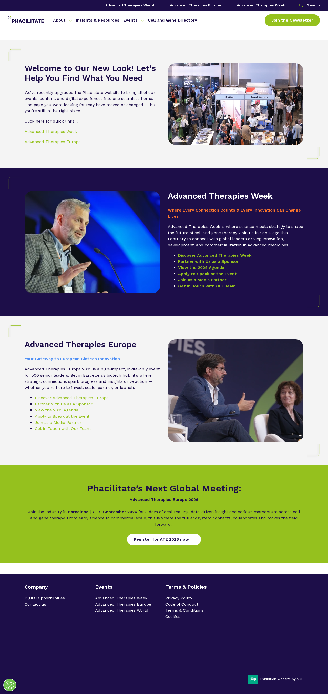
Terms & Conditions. (95, 663)
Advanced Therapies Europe (195, 5)
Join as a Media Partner (202, 279)
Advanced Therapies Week (261, 5)
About (59, 20)
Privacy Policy (178, 598)
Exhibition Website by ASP (281, 679)
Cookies (172, 616)
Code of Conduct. (63, 663)
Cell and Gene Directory (172, 20)
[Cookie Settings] (9, 685)
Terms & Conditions (184, 610)
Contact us (35, 604)
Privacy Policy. (36, 663)
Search (313, 5)
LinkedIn (284, 653)
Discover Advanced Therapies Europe (72, 397)
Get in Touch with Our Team (206, 286)
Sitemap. (135, 663)
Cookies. (120, 663)
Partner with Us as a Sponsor (208, 261)
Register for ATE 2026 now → (164, 539)
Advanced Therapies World (129, 5)
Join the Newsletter (292, 20)
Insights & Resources (97, 20)
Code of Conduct (181, 604)
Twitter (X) (297, 653)
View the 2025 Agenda (201, 267)
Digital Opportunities (45, 598)
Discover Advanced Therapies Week (214, 255)
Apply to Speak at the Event (207, 273)
